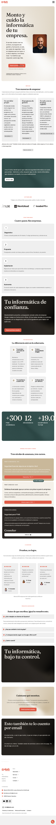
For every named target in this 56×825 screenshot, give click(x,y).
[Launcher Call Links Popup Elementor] (53, 822)
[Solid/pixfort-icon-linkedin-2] (6, 801)
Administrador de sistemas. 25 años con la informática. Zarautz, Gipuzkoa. (16, 74)
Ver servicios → (20, 66)
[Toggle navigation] (53, 2)
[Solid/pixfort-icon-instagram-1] (9, 801)
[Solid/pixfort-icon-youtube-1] (4, 801)
